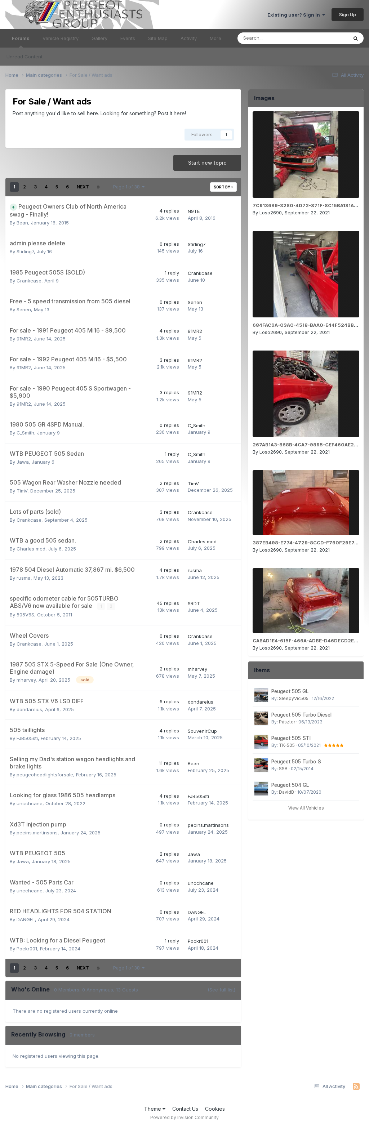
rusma (24, 578)
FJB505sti (27, 738)
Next (83, 187)
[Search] (356, 38)
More (215, 38)
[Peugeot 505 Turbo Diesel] (261, 718)
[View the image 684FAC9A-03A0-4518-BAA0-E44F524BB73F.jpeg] (306, 274)
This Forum (326, 38)
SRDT (194, 603)
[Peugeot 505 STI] (261, 742)
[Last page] (98, 187)
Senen (24, 309)
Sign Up (347, 14)
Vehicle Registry (61, 38)
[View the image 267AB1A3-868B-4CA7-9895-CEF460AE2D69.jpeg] (306, 394)
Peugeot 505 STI (291, 738)
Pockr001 (27, 948)
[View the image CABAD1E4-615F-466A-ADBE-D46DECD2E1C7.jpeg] (306, 600)
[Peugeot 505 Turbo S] (261, 765)
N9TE (194, 211)
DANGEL (26, 919)
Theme (153, 1109)
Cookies (215, 1109)
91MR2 (24, 339)
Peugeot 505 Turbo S (296, 761)
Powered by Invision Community (184, 1117)
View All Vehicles (306, 808)
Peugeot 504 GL (290, 785)
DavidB (286, 792)
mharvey (26, 680)
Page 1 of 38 (127, 187)
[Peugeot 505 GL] (261, 695)
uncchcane (30, 803)
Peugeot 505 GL (289, 691)
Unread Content (24, 56)
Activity (189, 38)
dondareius (29, 709)
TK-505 (287, 745)
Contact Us (185, 1109)
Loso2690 (270, 212)
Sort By (222, 187)
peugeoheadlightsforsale (45, 774)
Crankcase (29, 281)
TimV (22, 491)
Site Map (158, 38)
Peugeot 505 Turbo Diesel (301, 715)
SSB (283, 768)
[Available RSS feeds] (356, 1087)
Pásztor (287, 721)
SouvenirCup (202, 731)
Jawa (23, 462)
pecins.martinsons (37, 832)
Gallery (99, 38)
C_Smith (25, 433)
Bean (22, 223)
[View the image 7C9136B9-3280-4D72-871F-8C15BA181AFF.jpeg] (306, 154)
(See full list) (221, 990)
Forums (21, 38)
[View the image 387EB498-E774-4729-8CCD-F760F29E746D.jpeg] (306, 502)
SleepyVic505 (293, 698)
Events (127, 38)
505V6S (25, 614)
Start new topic (207, 163)
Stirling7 (25, 251)
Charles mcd (31, 549)
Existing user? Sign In (294, 15)
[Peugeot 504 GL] (261, 788)
